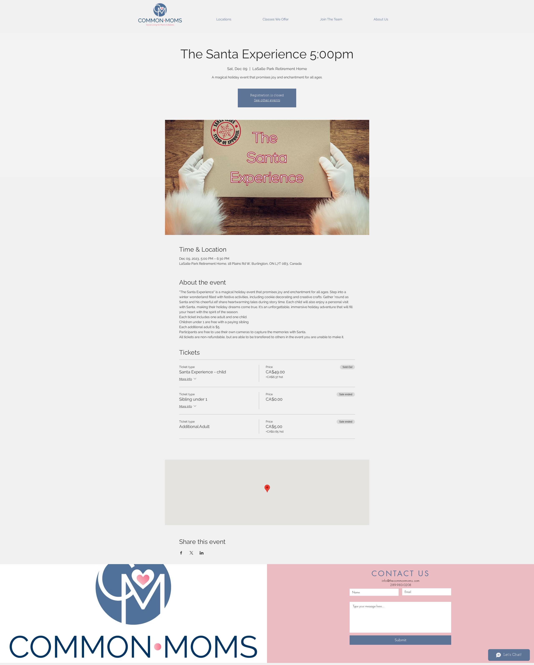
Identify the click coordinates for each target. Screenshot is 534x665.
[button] (224, 17)
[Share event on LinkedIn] (202, 553)
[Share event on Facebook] (181, 553)
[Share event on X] (191, 553)
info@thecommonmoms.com (401, 581)
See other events (267, 100)
